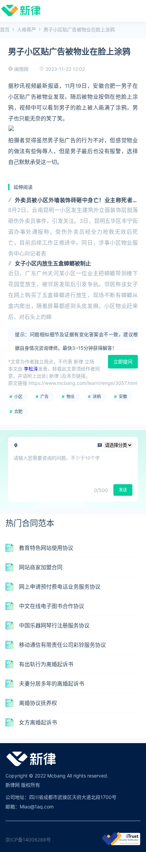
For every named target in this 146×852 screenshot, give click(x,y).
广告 (44, 396)
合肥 (18, 411)
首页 (5, 29)
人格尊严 (26, 29)
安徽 (123, 396)
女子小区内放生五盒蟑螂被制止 (53, 263)
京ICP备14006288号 (28, 839)
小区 (18, 396)
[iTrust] (121, 844)
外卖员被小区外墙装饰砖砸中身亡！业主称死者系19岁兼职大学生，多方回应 (76, 200)
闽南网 (21, 69)
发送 (123, 489)
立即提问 (122, 361)
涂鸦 (97, 396)
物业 (71, 396)
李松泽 (31, 369)
